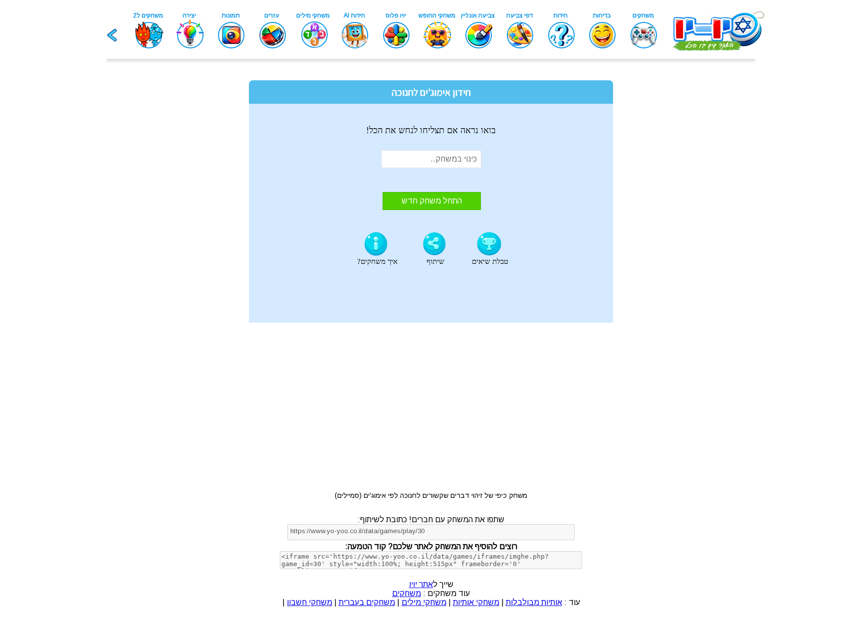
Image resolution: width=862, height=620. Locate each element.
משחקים (406, 593)
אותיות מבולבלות (534, 602)
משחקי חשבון (309, 602)
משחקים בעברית (367, 602)
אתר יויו (421, 584)
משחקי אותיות (476, 602)
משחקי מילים (424, 602)
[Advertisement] (179, 220)
